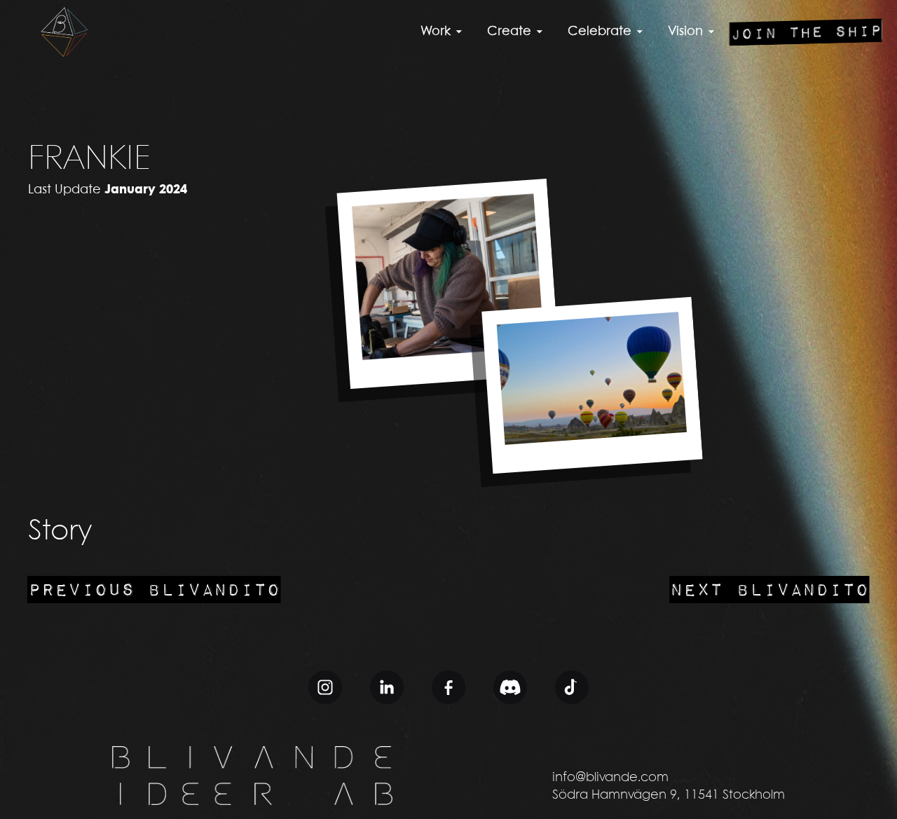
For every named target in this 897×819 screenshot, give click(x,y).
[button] (443, 31)
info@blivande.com (610, 778)
